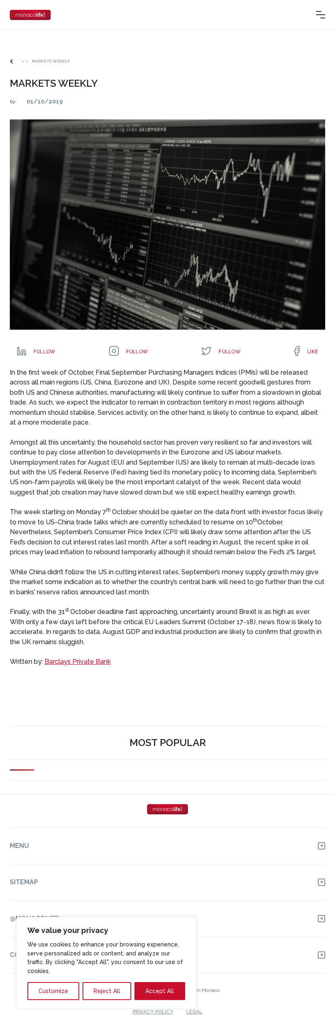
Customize (53, 991)
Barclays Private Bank (78, 661)
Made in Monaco (200, 990)
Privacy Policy (153, 1012)
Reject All (107, 991)
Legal (194, 1012)
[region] (106, 963)
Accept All (159, 991)
